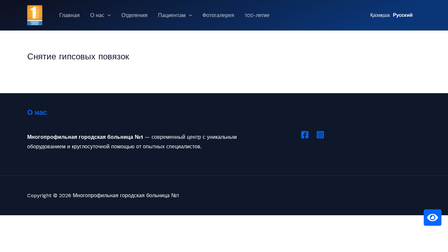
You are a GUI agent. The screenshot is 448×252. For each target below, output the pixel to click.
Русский (403, 15)
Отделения (134, 15)
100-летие (257, 15)
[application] (107, 15)
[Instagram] (320, 135)
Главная (69, 15)
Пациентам (172, 15)
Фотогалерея (218, 15)
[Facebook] (305, 135)
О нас (97, 15)
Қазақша (380, 15)
